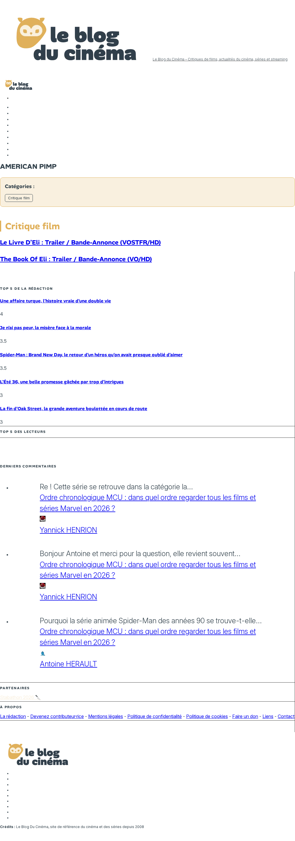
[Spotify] (14, 149)
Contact (286, 716)
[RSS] (14, 155)
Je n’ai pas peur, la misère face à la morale (45, 328)
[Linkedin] (14, 131)
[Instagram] (14, 119)
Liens (267, 716)
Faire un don (245, 716)
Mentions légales (105, 716)
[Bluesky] (14, 137)
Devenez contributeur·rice (57, 716)
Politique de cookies (207, 716)
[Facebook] (14, 107)
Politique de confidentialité (154, 716)
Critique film (19, 198)
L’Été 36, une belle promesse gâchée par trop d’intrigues (62, 382)
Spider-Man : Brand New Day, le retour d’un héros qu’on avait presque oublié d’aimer (91, 355)
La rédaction (13, 716)
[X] (14, 113)
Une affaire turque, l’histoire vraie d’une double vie (55, 301)
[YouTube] (14, 125)
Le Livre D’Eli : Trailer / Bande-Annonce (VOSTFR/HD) (80, 242)
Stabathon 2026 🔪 (20, 697)
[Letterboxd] (14, 143)
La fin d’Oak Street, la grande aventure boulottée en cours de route (73, 409)
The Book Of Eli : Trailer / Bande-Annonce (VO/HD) (76, 259)
